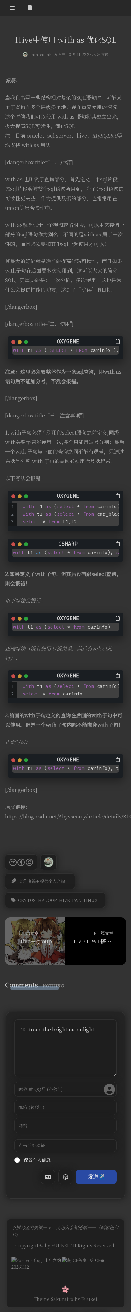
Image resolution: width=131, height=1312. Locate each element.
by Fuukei (86, 1299)
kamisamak (40, 54)
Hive (64, 900)
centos (27, 900)
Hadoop (47, 900)
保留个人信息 (37, 1160)
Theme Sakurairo (53, 1299)
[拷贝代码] (118, 341)
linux (91, 900)
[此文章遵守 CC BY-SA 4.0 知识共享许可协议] (21, 862)
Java (76, 900)
